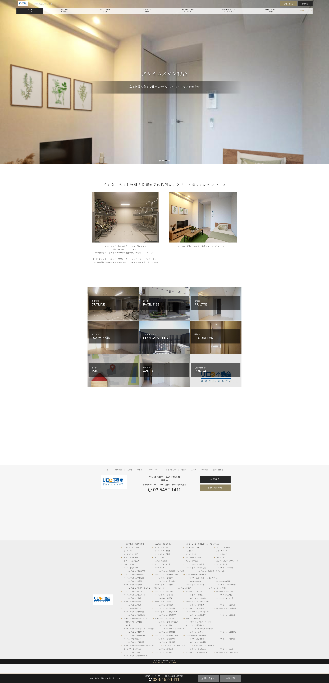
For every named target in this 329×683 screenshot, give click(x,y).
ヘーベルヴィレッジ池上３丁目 (134, 595)
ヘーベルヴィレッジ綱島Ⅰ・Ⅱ (174, 646)
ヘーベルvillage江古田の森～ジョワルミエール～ (203, 578)
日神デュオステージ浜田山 (133, 622)
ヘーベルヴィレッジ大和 (132, 652)
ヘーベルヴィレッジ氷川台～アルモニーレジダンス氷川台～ (145, 588)
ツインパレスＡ (221, 554)
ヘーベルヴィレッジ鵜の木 (164, 649)
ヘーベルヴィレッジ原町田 (133, 585)
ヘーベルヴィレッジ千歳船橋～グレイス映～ (170, 571)
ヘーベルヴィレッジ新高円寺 (226, 632)
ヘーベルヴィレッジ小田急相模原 (166, 622)
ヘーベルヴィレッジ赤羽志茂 (196, 568)
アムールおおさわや (131, 568)
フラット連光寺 (221, 564)
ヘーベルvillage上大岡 (224, 595)
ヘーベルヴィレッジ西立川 (164, 618)
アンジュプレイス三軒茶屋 (195, 564)
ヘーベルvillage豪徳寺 (193, 581)
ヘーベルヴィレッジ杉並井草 (196, 635)
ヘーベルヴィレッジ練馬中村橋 (134, 615)
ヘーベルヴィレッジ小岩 (132, 602)
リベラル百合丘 (129, 564)
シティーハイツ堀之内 (131, 561)
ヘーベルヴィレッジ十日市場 (165, 642)
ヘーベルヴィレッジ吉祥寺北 (196, 598)
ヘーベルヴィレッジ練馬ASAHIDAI (167, 612)
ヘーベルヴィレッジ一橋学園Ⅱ (215, 588)
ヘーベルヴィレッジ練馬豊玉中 (196, 615)
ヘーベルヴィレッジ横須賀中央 (227, 652)
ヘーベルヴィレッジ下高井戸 (134, 632)
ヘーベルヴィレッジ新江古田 (165, 632)
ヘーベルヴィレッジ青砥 (224, 568)
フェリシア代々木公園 (193, 557)
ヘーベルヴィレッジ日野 (182, 588)
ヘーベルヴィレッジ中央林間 (196, 574)
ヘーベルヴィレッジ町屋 (132, 605)
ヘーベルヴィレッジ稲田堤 (164, 595)
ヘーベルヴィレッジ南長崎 (195, 605)
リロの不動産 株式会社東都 (134, 544)
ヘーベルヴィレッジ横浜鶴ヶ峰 (196, 652)
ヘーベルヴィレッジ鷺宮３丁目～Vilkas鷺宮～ (140, 629)
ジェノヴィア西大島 (193, 618)
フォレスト (220, 557)
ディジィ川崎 (159, 557)
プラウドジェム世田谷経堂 (195, 625)
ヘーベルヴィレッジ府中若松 (165, 581)
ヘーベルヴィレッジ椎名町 (204, 629)
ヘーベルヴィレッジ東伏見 (164, 585)
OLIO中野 (127, 625)
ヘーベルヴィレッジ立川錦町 (165, 639)
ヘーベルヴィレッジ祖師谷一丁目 (166, 635)
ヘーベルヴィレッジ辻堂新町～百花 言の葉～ (139, 646)
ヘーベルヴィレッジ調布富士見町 (166, 574)
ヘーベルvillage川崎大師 (163, 598)
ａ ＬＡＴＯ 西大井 (162, 551)
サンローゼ (128, 551)
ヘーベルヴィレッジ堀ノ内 (133, 591)
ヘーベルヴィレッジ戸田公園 (134, 642)
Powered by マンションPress (164, 662)
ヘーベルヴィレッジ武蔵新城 (165, 608)
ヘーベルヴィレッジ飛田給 (225, 639)
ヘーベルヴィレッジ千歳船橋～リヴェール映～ (210, 571)
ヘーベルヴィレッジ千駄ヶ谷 (174, 629)
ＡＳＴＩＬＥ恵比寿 (131, 557)
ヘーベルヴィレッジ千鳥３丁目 (134, 571)
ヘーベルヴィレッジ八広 (224, 649)
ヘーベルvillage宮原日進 (132, 608)
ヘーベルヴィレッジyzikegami (196, 649)
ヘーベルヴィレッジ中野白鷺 (226, 608)
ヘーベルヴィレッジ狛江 (163, 602)
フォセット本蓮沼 (192, 561)
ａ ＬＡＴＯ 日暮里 (162, 554)
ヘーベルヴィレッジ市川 (194, 591)
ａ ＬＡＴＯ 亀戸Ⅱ (131, 554)
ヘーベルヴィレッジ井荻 (194, 595)
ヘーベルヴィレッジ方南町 (164, 591)
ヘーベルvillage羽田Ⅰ (224, 581)
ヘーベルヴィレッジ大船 (163, 625)
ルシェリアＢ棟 (191, 554)
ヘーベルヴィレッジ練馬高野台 (165, 615)
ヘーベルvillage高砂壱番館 (195, 639)
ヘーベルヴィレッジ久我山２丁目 (197, 602)
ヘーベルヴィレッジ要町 (132, 598)
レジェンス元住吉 (161, 561)
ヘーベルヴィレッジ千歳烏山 (134, 574)
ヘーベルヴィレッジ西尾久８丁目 (135, 618)
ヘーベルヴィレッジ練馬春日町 (198, 612)
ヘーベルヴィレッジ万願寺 (164, 605)
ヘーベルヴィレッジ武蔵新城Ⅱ (134, 635)
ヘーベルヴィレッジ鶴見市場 (204, 646)
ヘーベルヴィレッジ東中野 (195, 585)
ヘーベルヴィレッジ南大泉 (225, 605)
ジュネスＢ (189, 551)
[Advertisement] (126, 423)
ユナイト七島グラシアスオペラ (227, 561)
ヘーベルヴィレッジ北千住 (225, 598)
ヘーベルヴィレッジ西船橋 (225, 615)
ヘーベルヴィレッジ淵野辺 (133, 581)
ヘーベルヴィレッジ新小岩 (195, 632)
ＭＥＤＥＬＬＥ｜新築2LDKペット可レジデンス (202, 544)
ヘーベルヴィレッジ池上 (224, 591)
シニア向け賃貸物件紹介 (163, 544)
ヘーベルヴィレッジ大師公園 (134, 578)
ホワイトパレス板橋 (223, 547)
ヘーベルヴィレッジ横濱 (163, 652)
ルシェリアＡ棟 (221, 551)
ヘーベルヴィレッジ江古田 (164, 578)
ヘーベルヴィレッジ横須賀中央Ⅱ (135, 656)
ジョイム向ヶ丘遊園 (192, 547)
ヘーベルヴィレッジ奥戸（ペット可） (199, 622)
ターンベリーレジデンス (132, 649)
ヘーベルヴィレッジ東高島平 (226, 585)
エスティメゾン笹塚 (162, 547)
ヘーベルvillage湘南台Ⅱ (132, 639)
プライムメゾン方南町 (131, 547)
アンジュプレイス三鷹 (162, 564)
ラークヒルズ (159, 568)
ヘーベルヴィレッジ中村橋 (195, 608)
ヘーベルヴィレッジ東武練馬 (196, 642)
